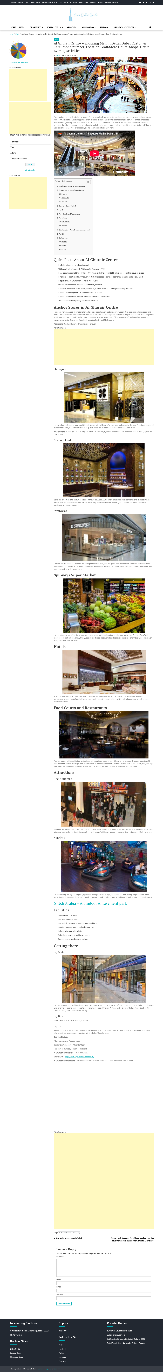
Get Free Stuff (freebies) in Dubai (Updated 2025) (29, 1331)
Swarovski (65, 201)
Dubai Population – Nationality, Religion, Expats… (126, 1343)
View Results (30, 170)
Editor (58, 55)
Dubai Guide (15, 1349)
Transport (35, 27)
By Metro (64, 242)
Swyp (14, 153)
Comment (60, 1257)
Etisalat (15, 142)
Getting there (63, 238)
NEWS (21, 27)
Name (58, 1279)
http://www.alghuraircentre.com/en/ (79, 1057)
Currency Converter (124, 27)
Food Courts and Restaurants (69, 214)
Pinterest (62, 1361)
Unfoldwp (57, 1369)
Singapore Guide (16, 1357)
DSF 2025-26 (63, 3)
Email (58, 1287)
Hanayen (64, 194)
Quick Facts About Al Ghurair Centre (72, 186)
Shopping (76, 1233)
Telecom (104, 27)
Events (100, 3)
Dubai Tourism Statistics (18, 62)
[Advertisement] (104, 347)
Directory (71, 27)
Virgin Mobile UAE (19, 159)
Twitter (61, 1353)
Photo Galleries (16, 1335)
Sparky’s (64, 225)
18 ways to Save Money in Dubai (119, 1331)
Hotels (61, 210)
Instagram (63, 1357)
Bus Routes (73, 3)
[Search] (150, 27)
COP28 (27, 3)
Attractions (63, 218)
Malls (56, 39)
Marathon (93, 3)
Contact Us (63, 1331)
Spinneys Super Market (67, 206)
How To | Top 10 (54, 27)
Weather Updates (17, 3)
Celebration (88, 27)
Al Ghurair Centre (65, 1233)
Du (13, 147)
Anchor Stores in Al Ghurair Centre (71, 190)
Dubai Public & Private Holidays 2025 (44, 3)
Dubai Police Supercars (116, 1335)
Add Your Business (111, 3)
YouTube (62, 1345)
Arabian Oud (65, 198)
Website (59, 1294)
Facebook (62, 1349)
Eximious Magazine (44, 1369)
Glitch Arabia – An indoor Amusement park (74, 230)
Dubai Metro (83, 3)
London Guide (15, 1353)
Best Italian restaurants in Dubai (69, 1238)
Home (13, 27)
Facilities (62, 234)
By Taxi (64, 249)
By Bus (64, 245)
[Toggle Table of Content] (87, 182)
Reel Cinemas (66, 222)
